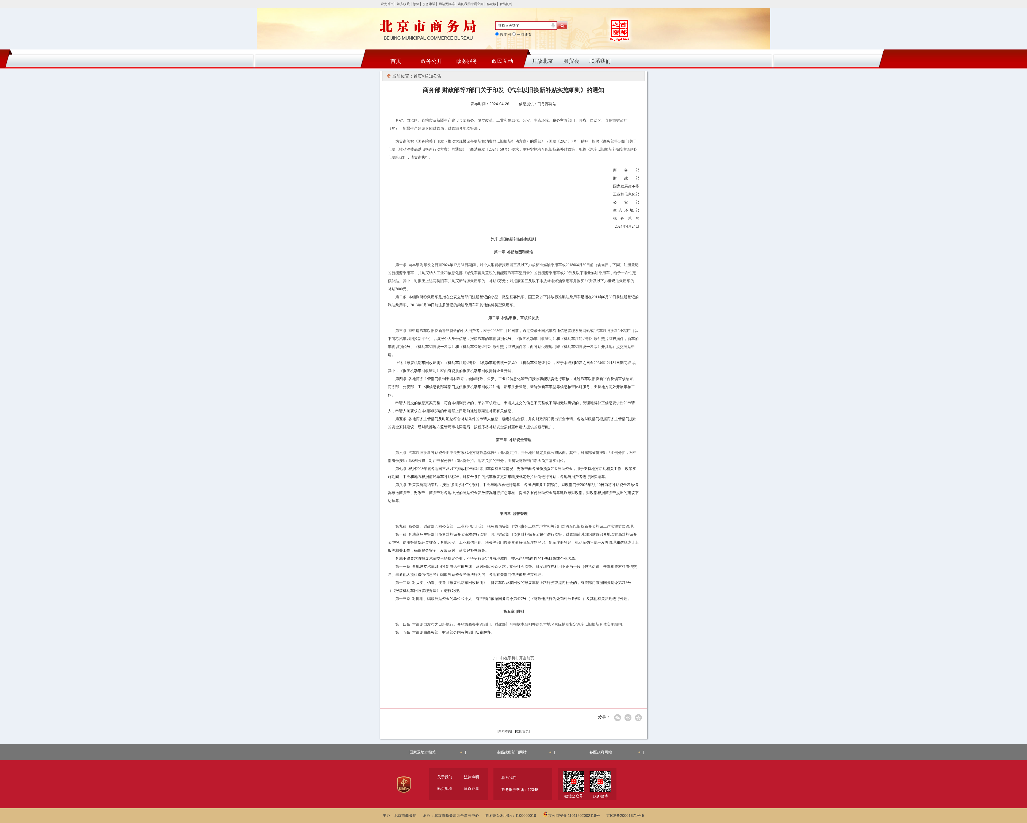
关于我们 (444, 777)
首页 (395, 61)
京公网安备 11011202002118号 (574, 815)
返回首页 (522, 731)
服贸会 (571, 61)
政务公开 (431, 61)
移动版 (491, 4)
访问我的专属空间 (471, 4)
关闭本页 (504, 731)
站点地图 (444, 788)
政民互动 (502, 61)
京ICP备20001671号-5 (625, 815)
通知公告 (433, 76)
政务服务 (467, 61)
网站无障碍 (447, 4)
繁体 (416, 4)
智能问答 (506, 4)
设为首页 (387, 4)
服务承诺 (429, 4)
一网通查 (524, 34)
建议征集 (471, 788)
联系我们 (600, 61)
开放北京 (542, 61)
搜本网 (505, 34)
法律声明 (471, 777)
